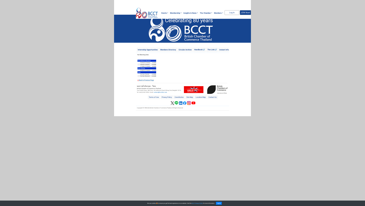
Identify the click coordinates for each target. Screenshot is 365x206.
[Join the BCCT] (182, 28)
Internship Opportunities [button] (148, 50)
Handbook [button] (198, 50)
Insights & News (189, 13)
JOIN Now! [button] (245, 12)
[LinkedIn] (180, 103)
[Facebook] (185, 103)
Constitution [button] (179, 97)
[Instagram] (189, 103)
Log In (231, 12)
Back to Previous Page (146, 80)
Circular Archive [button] (185, 50)
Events (164, 13)
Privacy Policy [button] (167, 97)
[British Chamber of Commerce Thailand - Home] (147, 13)
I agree (219, 203)
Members (218, 13)
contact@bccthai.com (160, 92)
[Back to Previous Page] (138, 80)
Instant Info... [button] (224, 50)
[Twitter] (172, 103)
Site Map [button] (189, 97)
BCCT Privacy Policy (197, 203)
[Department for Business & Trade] (193, 89)
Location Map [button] (201, 97)
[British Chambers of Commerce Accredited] (218, 89)
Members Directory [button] (168, 50)
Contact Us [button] (212, 97)
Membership (175, 13)
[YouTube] (193, 103)
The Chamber (205, 13)
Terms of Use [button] (154, 97)
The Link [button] (211, 50)
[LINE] (176, 103)
